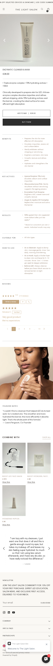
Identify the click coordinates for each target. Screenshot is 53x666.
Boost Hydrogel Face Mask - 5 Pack (37, 477)
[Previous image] (4, 40)
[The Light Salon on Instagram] (4, 613)
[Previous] (4, 548)
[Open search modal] (42, 10)
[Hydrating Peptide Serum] (14, 501)
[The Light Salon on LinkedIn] (9, 613)
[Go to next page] (45, 329)
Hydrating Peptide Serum (10, 519)
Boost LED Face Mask (12, 476)
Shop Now (6, 482)
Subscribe (45, 603)
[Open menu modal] (4, 10)
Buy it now (26, 122)
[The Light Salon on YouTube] (14, 613)
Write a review (10, 302)
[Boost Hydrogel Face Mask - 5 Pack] (39, 459)
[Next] (49, 548)
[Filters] (22, 302)
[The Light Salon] (26, 9)
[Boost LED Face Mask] (14, 459)
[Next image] (48, 40)
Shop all (46, 437)
